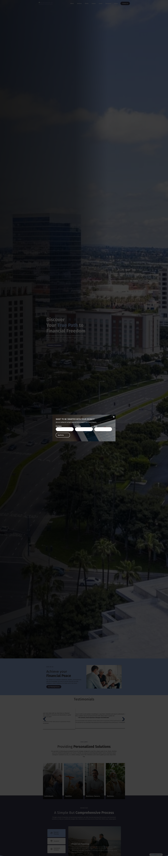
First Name (59, 426)
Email (95, 426)
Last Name (78, 426)
